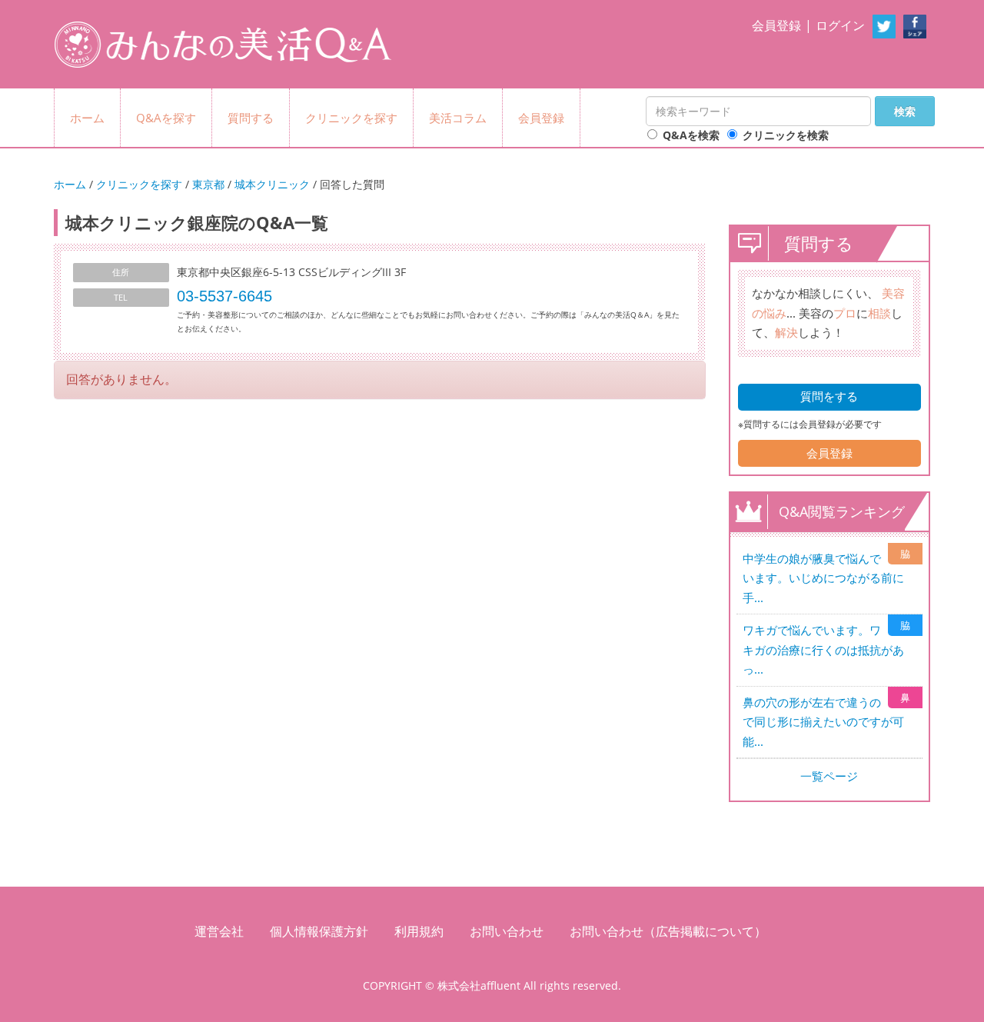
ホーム (87, 117)
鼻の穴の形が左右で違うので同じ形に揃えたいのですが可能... (823, 721)
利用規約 (419, 931)
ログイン (840, 25)
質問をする (829, 396)
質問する (251, 117)
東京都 (208, 184)
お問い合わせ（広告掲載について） (668, 931)
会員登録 (776, 25)
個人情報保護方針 (319, 931)
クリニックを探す (351, 117)
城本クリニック (272, 184)
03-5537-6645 (224, 296)
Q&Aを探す (166, 117)
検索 (905, 111)
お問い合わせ (507, 931)
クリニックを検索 (786, 135)
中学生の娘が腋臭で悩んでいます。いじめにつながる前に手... (823, 578)
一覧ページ (829, 776)
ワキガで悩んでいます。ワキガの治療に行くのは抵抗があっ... (823, 649)
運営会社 (219, 931)
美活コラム (458, 117)
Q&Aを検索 (691, 135)
